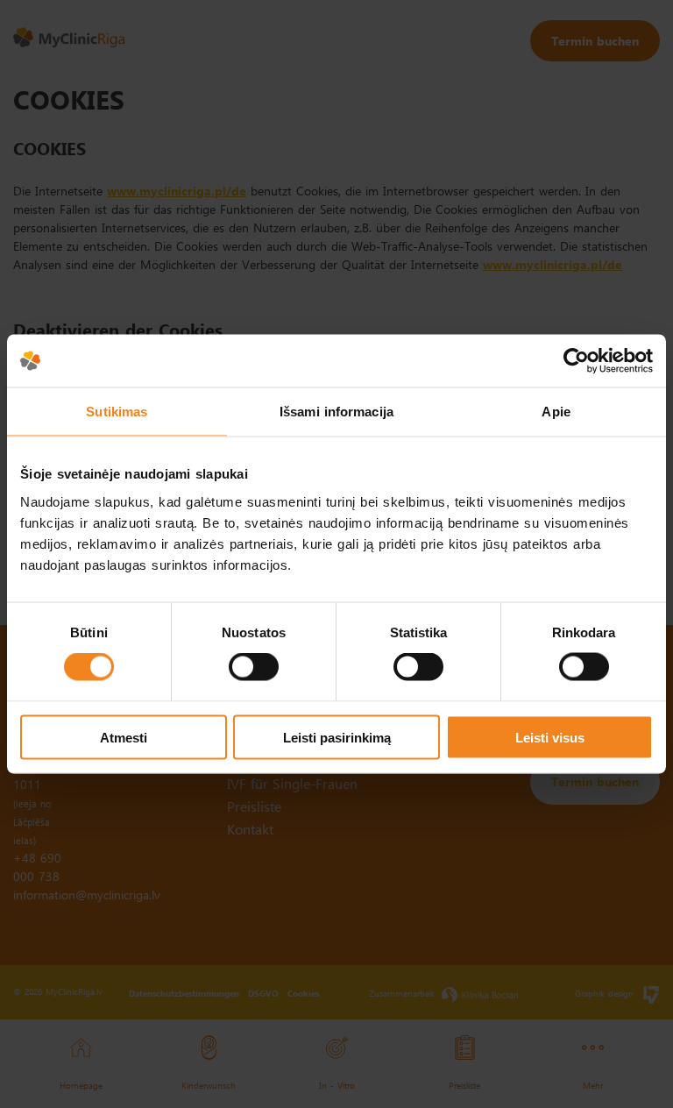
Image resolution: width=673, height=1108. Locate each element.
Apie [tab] (556, 411)
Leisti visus (549, 736)
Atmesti (123, 736)
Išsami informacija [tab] (336, 411)
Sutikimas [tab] (116, 411)
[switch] (254, 667)
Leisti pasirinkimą (337, 736)
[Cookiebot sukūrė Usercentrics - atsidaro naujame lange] (576, 361)
